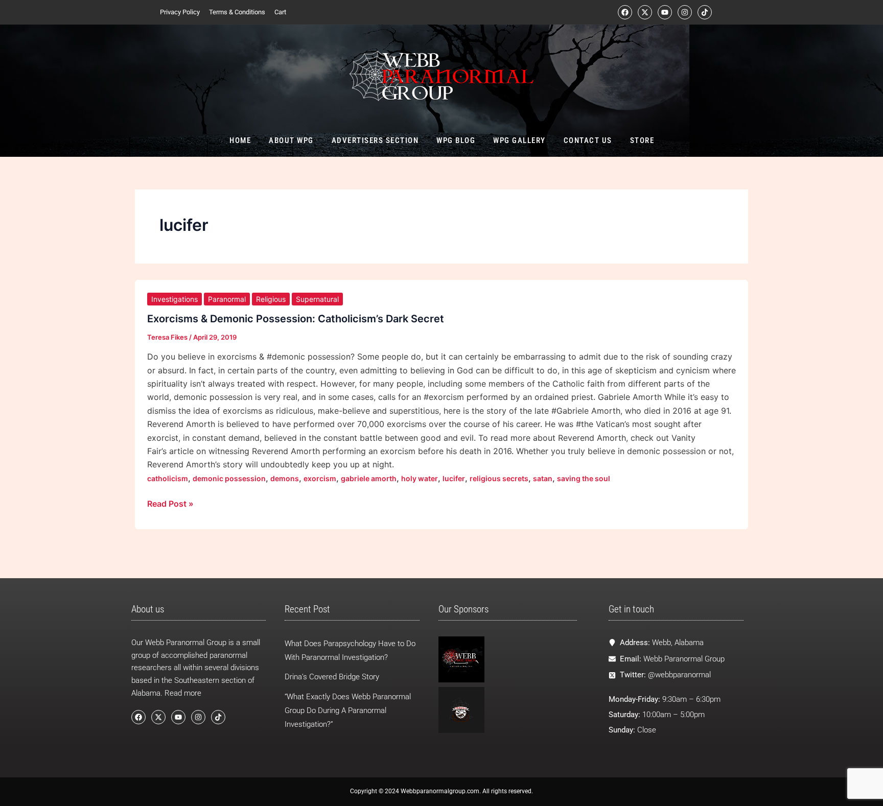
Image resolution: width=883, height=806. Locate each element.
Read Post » (170, 503)
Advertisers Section (375, 140)
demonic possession (229, 478)
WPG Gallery (519, 140)
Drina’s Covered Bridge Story (332, 676)
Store (642, 140)
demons (284, 478)
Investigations (174, 299)
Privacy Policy (180, 12)
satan (542, 478)
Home (240, 140)
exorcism (320, 478)
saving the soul (583, 478)
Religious (271, 299)
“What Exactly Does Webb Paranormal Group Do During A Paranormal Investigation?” (348, 710)
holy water (419, 478)
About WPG (291, 140)
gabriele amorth (369, 478)
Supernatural (317, 299)
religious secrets (499, 478)
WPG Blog (455, 140)
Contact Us (587, 140)
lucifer (454, 478)
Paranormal (227, 299)
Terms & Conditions (237, 12)
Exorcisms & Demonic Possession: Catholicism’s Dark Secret (295, 319)
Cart (280, 12)
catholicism (167, 478)
